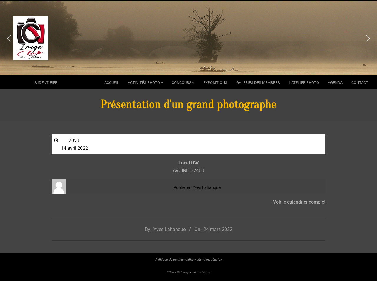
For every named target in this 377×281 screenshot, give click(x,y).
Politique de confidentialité (174, 260)
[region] (188, 38)
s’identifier (45, 82)
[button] (9, 38)
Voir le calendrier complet (299, 202)
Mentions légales (209, 260)
